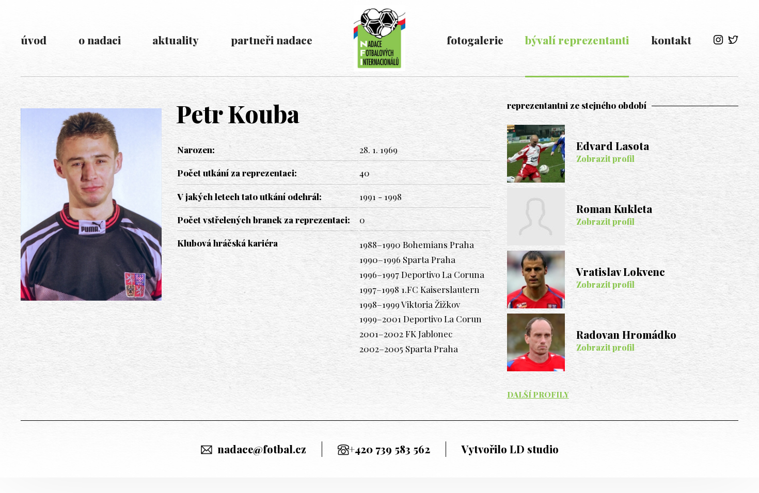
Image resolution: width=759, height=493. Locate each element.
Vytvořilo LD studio (510, 449)
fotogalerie (475, 39)
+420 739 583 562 (389, 449)
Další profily (538, 394)
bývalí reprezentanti (577, 39)
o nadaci (99, 39)
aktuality (175, 39)
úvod (33, 39)
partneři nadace (271, 39)
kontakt (671, 39)
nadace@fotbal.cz (261, 449)
